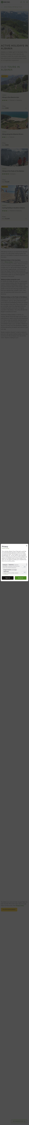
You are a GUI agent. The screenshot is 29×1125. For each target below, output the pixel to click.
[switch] (24, 566)
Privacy (7, 548)
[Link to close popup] (26, 546)
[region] (14, 569)
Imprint (3, 548)
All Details (5, 574)
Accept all (20, 577)
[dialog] (14, 562)
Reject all (7, 577)
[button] (22, 566)
